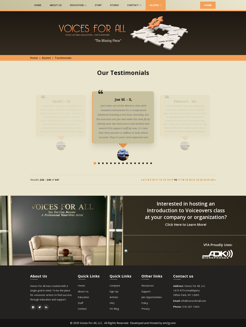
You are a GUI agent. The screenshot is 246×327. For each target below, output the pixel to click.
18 (182, 179)
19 (186, 179)
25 (208, 179)
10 (153, 179)
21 (193, 179)
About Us (56, 5)
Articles (114, 297)
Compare (115, 285)
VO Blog (114, 308)
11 (156, 179)
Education (77, 5)
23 (201, 179)
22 (197, 179)
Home (37, 5)
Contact (133, 5)
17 (179, 179)
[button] (95, 165)
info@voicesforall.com (193, 300)
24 (204, 179)
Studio (114, 5)
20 (190, 179)
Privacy (145, 308)
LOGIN (208, 5)
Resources (147, 285)
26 (212, 179)
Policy (144, 303)
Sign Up (114, 291)
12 (160, 179)
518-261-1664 (190, 306)
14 (168, 179)
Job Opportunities (151, 297)
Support (146, 291)
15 (171, 179)
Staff (98, 5)
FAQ (112, 303)
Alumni (154, 5)
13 (164, 179)
